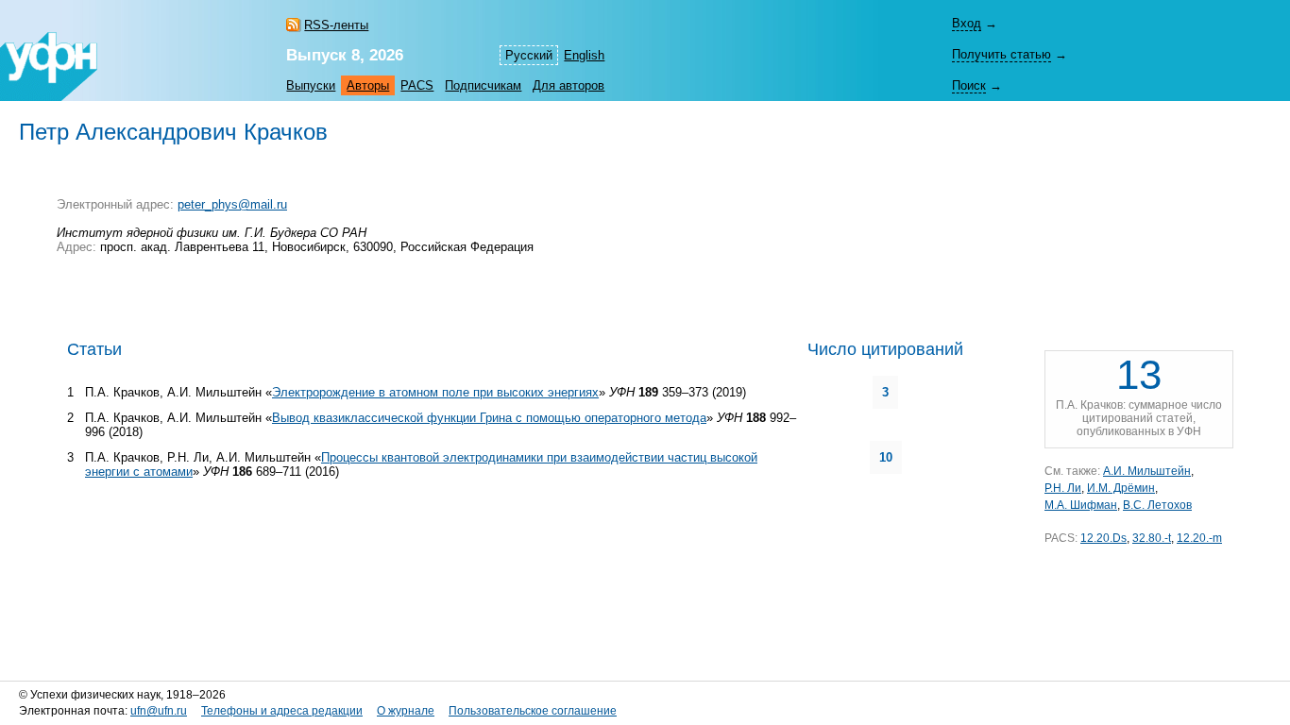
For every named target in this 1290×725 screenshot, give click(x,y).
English (584, 55)
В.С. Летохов (1157, 505)
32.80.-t (1151, 538)
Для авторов (568, 85)
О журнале (405, 710)
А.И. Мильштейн (1147, 471)
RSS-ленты (336, 25)
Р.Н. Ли (1062, 488)
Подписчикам (483, 85)
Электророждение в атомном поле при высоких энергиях (435, 392)
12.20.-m (1199, 538)
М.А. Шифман (1080, 505)
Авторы (368, 85)
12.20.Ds (1103, 538)
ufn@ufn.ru (158, 710)
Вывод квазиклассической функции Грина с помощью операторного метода (489, 418)
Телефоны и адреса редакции (282, 710)
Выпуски (310, 85)
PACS (416, 85)
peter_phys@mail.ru (232, 204)
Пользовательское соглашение (533, 710)
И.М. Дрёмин (1121, 488)
